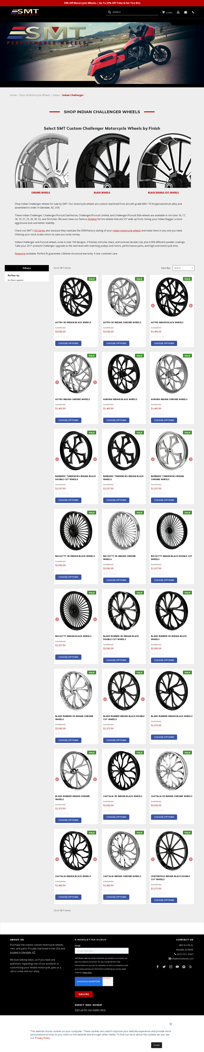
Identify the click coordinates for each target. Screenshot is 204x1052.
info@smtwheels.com (182, 958)
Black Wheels (102, 192)
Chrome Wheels (40, 192)
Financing (20, 253)
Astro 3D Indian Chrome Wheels (122, 322)
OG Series (39, 230)
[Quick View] (92, 281)
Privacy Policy (42, 1038)
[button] (40, 160)
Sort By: (165, 267)
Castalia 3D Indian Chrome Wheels (171, 796)
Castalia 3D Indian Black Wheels (122, 796)
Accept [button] (156, 1045)
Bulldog (92, 219)
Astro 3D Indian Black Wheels (73, 322)
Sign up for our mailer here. (90, 1010)
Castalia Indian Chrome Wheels (122, 876)
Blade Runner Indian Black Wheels (172, 716)
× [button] (170, 1024)
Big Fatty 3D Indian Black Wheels (75, 556)
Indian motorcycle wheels (127, 230)
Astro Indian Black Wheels (167, 322)
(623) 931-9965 (185, 954)
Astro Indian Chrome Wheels (72, 399)
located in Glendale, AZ (22, 952)
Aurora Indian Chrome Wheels (169, 399)
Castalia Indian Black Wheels (73, 876)
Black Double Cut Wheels (163, 192)
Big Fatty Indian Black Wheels (73, 636)
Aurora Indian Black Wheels (120, 399)
